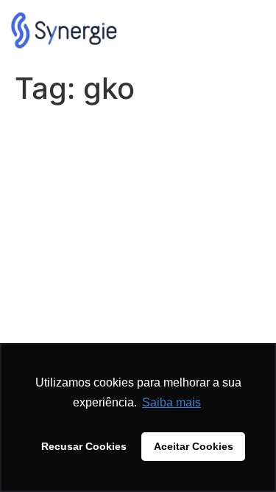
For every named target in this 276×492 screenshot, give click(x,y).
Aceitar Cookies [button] (193, 446)
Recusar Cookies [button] (84, 446)
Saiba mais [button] (171, 402)
